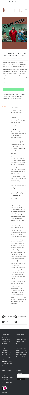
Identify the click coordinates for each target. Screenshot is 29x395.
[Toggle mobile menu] (26, 9)
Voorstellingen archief (15, 98)
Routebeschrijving (6, 358)
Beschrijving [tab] (5, 106)
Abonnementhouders (14, 94)
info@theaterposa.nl (7, 361)
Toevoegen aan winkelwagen (13, 89)
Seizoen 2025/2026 (11, 96)
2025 (6, 100)
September (19, 96)
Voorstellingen (6, 98)
